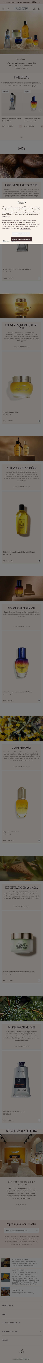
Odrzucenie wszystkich (9, 241)
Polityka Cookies (25, 228)
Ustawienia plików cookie (21, 234)
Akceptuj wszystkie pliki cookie (21, 239)
